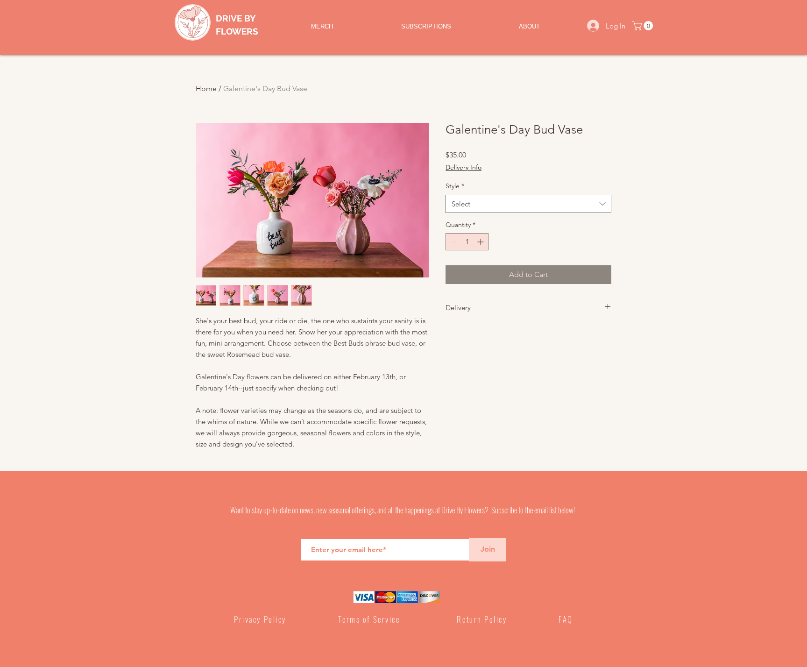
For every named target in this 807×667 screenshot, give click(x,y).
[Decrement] (453, 242)
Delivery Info (463, 167)
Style (455, 186)
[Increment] (481, 242)
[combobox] (528, 204)
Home (206, 88)
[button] (643, 25)
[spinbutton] (467, 242)
